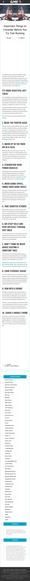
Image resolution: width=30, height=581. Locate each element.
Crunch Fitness (8, 420)
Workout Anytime (9, 507)
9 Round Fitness (9, 382)
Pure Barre (7, 489)
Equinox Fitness (9, 430)
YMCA (6, 514)
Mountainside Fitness (10, 471)
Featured (9, 364)
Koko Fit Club (8, 456)
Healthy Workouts (14, 365)
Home (4, 570)
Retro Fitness (8, 491)
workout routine (20, 179)
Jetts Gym (7, 453)
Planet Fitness (8, 481)
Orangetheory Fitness (10, 479)
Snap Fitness (8, 494)
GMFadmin (9, 37)
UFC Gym (7, 504)
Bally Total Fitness (9, 392)
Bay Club (7, 395)
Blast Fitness (8, 400)
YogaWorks (7, 517)
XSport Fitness (8, 512)
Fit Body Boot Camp (10, 433)
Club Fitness (8, 413)
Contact (24, 570)
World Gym (24, 84)
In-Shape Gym (8, 451)
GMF (16, 2)
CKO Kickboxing (9, 407)
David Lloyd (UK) (9, 428)
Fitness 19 (7, 435)
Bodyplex (7, 397)
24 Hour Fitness (9, 380)
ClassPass (7, 410)
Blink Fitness (8, 402)
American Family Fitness (11, 385)
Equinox (17, 84)
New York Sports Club (10, 474)
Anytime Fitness (9, 390)
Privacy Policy (18, 570)
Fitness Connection (9, 438)
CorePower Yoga (9, 415)
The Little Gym (8, 499)
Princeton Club (8, 486)
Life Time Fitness (9, 466)
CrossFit (7, 418)
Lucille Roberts (8, 463)
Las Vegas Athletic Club (11, 461)
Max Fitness (8, 468)
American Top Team (10, 387)
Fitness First (8, 441)
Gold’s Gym (7, 443)
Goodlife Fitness (9, 446)
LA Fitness (7, 458)
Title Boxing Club (9, 502)
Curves (6, 423)
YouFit (6, 519)
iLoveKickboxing (9, 448)
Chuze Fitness (8, 405)
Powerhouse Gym (9, 484)
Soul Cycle (7, 496)
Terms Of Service (10, 570)
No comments (22, 37)
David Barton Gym (9, 425)
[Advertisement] (15, 57)
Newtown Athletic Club (10, 476)
